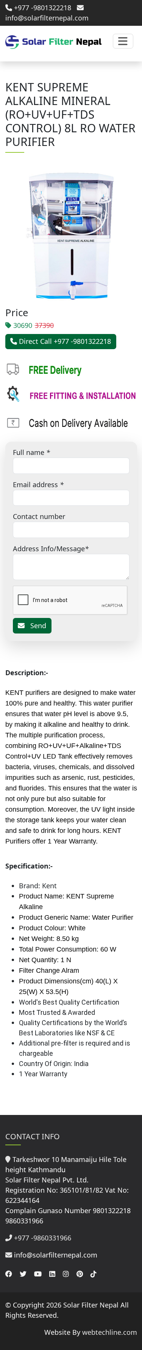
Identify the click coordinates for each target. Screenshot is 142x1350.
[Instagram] (66, 1274)
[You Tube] (38, 1274)
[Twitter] (23, 1274)
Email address (35, 484)
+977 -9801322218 (41, 7)
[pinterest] (79, 1274)
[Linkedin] (52, 1274)
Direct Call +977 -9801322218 (64, 341)
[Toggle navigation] (123, 41)
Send (35, 625)
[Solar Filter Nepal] (53, 41)
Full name (28, 452)
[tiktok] (94, 1274)
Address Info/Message (49, 548)
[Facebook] (8, 1274)
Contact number (39, 516)
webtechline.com (109, 1332)
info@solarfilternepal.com (55, 1254)
